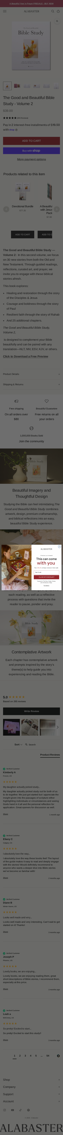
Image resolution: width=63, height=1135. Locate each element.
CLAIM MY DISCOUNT (46, 577)
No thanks (46, 585)
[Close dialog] (59, 546)
